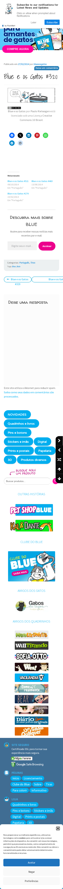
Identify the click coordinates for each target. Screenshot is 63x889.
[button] (58, 828)
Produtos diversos (33, 460)
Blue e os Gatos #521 (18, 181)
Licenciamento (33, 778)
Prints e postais (18, 451)
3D (10, 460)
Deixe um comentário (47, 67)
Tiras (32, 262)
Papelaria (44, 451)
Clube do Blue (21, 784)
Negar (31, 871)
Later (33, 22)
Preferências (31, 881)
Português (24, 262)
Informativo (39, 790)
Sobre (37, 784)
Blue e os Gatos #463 (42, 181)
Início (15, 778)
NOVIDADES (17, 414)
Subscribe (52, 22)
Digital (42, 442)
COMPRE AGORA (18, 48)
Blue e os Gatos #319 (19, 281)
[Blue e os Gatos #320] (32, 95)
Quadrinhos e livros (21, 423)
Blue (14, 266)
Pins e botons (17, 433)
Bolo (18, 266)
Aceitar (31, 862)
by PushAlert (10, 25)
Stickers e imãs (18, 442)
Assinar (47, 246)
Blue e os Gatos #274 (18, 193)
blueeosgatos (40, 64)
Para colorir (19, 790)
